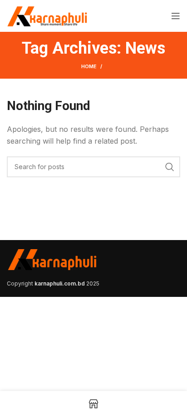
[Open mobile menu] (176, 16)
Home (89, 66)
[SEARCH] (169, 166)
